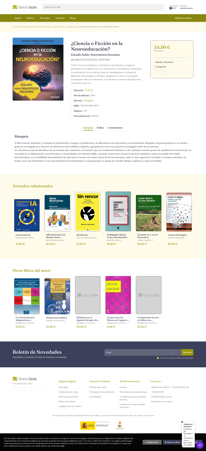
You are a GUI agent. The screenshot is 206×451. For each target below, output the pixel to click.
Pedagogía (59, 27)
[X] (28, 389)
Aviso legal (63, 387)
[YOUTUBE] (40, 389)
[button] (174, 7)
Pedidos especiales (97, 387)
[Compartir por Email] (172, 72)
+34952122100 (157, 392)
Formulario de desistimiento (101, 392)
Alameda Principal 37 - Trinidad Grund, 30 (170, 387)
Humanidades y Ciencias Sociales (36, 27)
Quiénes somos (183, 17)
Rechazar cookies (172, 442)
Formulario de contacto (161, 401)
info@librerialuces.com (161, 396)
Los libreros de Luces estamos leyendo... (133, 398)
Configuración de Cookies (70, 406)
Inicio (15, 27)
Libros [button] (30, 17)
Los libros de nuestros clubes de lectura (132, 405)
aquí (62, 446)
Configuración (152, 442)
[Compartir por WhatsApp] (167, 72)
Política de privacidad (68, 396)
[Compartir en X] (162, 72)
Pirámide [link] (89, 90)
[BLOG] (34, 389)
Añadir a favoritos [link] (164, 62)
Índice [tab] (100, 127)
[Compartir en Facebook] (156, 72)
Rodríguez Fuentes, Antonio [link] (90, 59)
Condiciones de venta (68, 392)
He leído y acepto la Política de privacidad (176, 358)
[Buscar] (160, 7)
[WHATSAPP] (47, 389)
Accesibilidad (95, 396)
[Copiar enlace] (177, 72)
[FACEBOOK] (15, 389)
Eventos (123, 387)
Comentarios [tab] (115, 127)
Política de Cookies (67, 401)
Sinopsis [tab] (88, 127)
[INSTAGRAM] (21, 389)
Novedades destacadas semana (133, 392)
